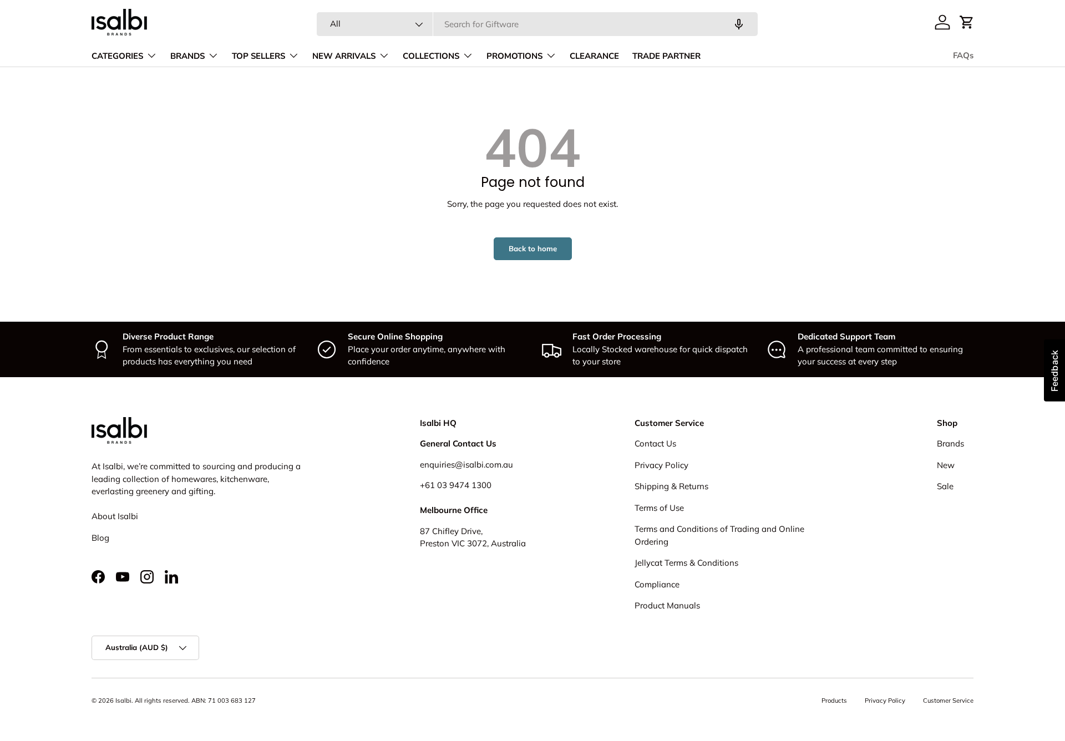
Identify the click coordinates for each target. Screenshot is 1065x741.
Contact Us (655, 443)
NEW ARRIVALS (344, 56)
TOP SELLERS (258, 56)
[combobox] (537, 24)
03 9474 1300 (464, 485)
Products (834, 700)
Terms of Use (659, 508)
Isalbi (123, 700)
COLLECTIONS (431, 56)
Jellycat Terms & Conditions (686, 562)
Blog (100, 537)
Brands (950, 443)
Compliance (657, 584)
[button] (967, 22)
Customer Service (948, 700)
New (946, 465)
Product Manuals (667, 605)
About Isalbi (115, 516)
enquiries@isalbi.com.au (466, 464)
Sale (945, 486)
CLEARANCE (594, 56)
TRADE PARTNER (666, 56)
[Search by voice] (739, 24)
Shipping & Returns (671, 486)
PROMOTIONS (514, 56)
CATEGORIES (117, 56)
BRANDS (187, 56)
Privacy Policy (661, 465)
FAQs (963, 55)
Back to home (533, 248)
